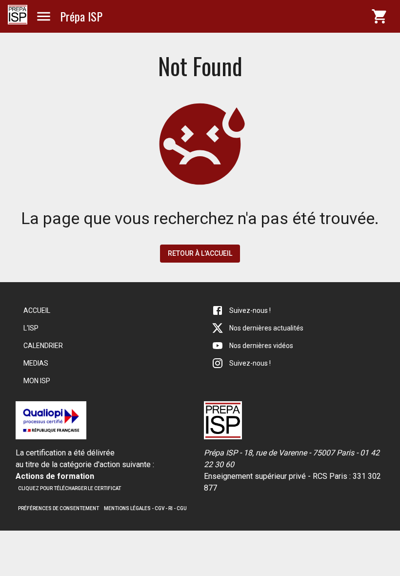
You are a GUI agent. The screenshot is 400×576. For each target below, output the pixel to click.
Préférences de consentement (58, 508)
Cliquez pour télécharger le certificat (69, 488)
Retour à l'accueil (200, 253)
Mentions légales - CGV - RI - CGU (145, 508)
